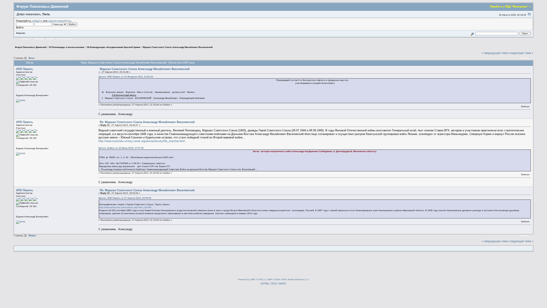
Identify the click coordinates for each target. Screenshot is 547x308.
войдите (37, 20)
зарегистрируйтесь (59, 20)
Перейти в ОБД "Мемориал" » (510, 6)
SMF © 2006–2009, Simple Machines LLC (288, 279)
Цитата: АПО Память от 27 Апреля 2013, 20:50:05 (125, 198)
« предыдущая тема (495, 53)
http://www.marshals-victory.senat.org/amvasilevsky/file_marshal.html (142, 141)
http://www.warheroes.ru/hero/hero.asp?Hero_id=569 (125, 207)
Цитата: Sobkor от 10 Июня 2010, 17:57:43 (121, 148)
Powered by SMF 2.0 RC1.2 (252, 279)
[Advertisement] (273, 264)
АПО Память (24, 69)
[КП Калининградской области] (20, 100)
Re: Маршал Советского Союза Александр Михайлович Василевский (147, 122)
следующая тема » (521, 53)
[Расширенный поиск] (472, 33)
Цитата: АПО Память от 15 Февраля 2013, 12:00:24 (126, 77)
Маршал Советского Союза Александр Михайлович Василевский (145, 69)
